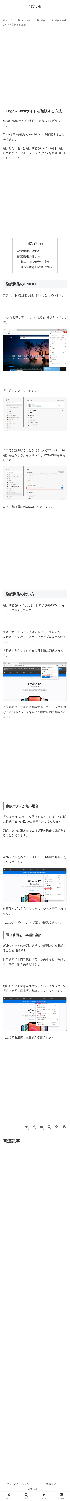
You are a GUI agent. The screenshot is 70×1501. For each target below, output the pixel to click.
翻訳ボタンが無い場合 (35, 261)
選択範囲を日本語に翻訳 (36, 267)
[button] (63, 767)
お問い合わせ (35, 1489)
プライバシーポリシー (19, 1484)
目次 (30, 243)
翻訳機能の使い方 (28, 256)
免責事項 (51, 1484)
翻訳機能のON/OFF (29, 250)
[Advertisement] (35, 68)
